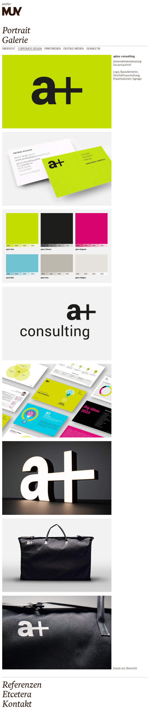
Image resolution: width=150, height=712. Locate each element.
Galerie (15, 40)
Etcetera (16, 694)
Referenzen (22, 685)
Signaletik (93, 49)
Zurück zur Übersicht (125, 668)
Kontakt (17, 704)
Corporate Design (30, 49)
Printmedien (53, 49)
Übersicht (8, 49)
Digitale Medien (73, 49)
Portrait (16, 30)
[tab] (75, 31)
